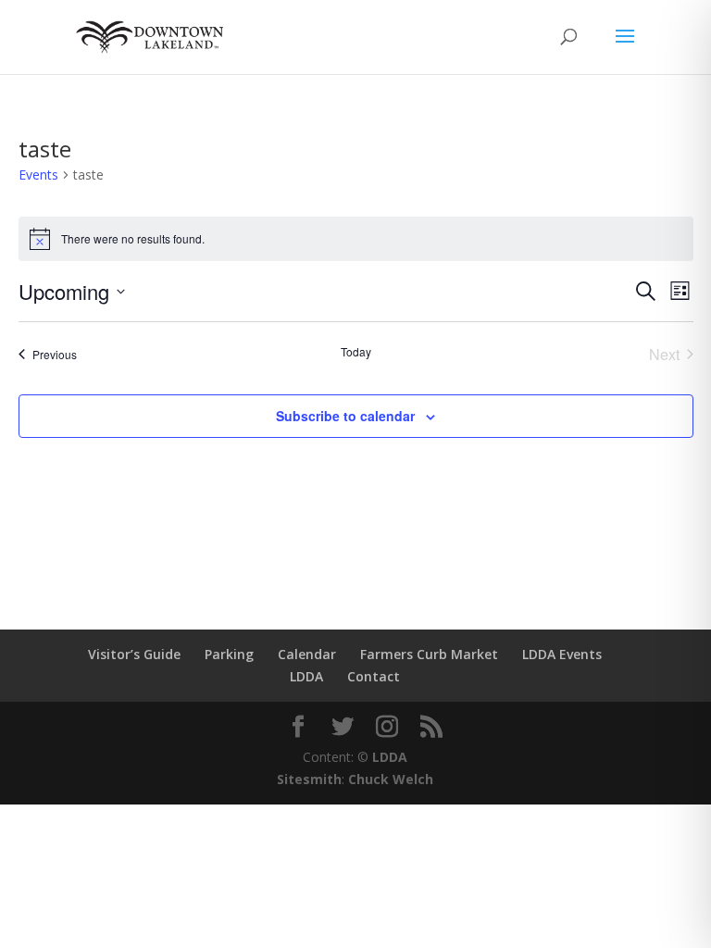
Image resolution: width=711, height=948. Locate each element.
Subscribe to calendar (345, 415)
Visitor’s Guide (134, 654)
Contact (373, 676)
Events (38, 174)
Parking (229, 654)
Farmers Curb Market (429, 654)
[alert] (356, 239)
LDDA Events (562, 654)
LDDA (306, 676)
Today (356, 351)
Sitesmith (309, 779)
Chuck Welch (390, 779)
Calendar (307, 654)
